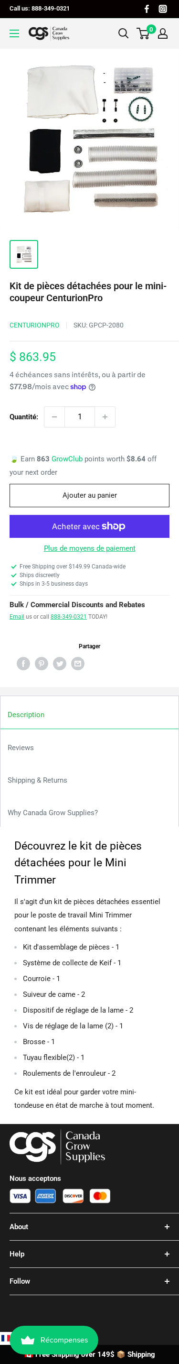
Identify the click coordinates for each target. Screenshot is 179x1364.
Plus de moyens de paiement (90, 548)
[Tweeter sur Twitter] (59, 663)
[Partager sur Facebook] (23, 663)
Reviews (21, 747)
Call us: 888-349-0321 (40, 8)
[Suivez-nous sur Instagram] (162, 9)
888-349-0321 (69, 616)
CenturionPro (35, 325)
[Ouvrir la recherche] (123, 33)
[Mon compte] (163, 33)
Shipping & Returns (37, 780)
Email (17, 616)
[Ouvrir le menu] (14, 33)
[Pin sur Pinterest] (41, 663)
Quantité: (24, 417)
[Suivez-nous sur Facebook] (146, 9)
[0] (143, 33)
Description (26, 714)
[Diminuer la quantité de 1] (54, 417)
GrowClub (68, 459)
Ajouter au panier (90, 495)
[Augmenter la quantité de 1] (105, 417)
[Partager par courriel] (77, 663)
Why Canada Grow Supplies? (53, 812)
